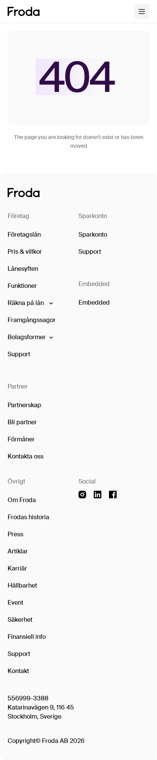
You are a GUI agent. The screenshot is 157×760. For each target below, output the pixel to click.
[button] (30, 303)
